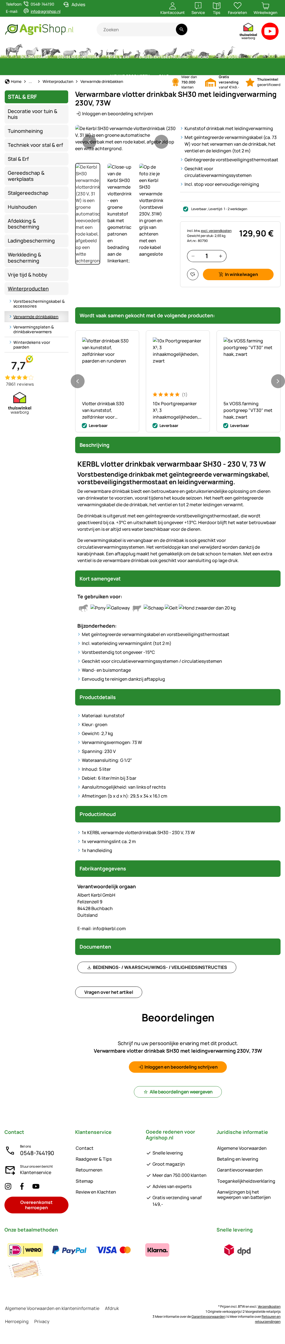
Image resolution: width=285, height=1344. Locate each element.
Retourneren (89, 1170)
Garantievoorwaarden (240, 1170)
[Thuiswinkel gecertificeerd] (248, 32)
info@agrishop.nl (45, 11)
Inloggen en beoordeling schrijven (117, 114)
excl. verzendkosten (216, 230)
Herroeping (17, 1321)
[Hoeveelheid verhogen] (220, 256)
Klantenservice (35, 1172)
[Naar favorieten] (192, 274)
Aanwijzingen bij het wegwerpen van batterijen (244, 1194)
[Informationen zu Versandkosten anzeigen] (237, 1250)
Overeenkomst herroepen (36, 1205)
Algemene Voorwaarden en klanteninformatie (52, 1308)
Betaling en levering (237, 1159)
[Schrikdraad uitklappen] (51, 57)
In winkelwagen (241, 274)
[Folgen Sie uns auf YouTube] (36, 1186)
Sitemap (84, 1181)
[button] (125, 138)
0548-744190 (37, 1153)
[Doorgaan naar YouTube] (270, 32)
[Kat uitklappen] (261, 57)
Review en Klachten (96, 1192)
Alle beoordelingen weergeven (181, 1092)
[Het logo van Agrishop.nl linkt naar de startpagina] (50, 29)
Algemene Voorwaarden (242, 1148)
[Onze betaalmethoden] (107, 1259)
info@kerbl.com (101, 928)
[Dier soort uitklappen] (245, 57)
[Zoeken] (181, 29)
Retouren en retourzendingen (268, 1319)
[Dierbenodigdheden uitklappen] (102, 57)
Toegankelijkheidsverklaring (246, 1181)
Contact (85, 1148)
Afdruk (112, 1308)
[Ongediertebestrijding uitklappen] (192, 57)
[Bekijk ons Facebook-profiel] (22, 1186)
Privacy (42, 1321)
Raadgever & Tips (94, 1159)
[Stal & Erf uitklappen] (133, 57)
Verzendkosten (269, 1306)
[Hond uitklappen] (212, 57)
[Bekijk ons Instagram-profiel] (8, 1186)
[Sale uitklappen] (172, 76)
